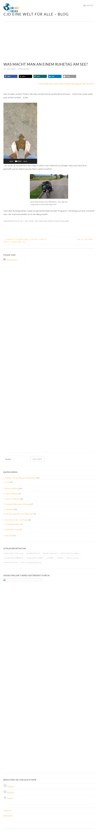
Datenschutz (8, 816)
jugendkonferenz (13, 558)
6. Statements (8, 509)
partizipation (11, 563)
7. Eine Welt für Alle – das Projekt (15, 520)
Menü (90, 5)
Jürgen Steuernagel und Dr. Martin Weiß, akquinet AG (25, 240)
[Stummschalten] (29, 161)
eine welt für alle (13, 553)
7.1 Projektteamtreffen (11, 524)
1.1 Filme (6, 482)
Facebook (10, 793)
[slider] (18, 161)
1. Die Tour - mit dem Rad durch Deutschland (46, 221)
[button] (7, 42)
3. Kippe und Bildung (10, 494)
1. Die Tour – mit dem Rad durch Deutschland (19, 478)
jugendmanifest (35, 558)
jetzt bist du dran (70, 553)
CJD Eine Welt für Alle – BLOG (36, 14)
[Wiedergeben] (6, 161)
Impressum (7, 810)
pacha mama (73, 558)
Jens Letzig (24, 69)
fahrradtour (33, 553)
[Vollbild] (34, 161)
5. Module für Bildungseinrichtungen (16, 504)
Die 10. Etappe (86, 239)
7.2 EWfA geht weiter (11, 529)
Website (10, 798)
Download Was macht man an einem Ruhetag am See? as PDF (66, 83)
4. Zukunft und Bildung (11, 499)
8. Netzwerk (7, 536)
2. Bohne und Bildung (11, 488)
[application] (20, 133)
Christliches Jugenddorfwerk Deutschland (18, 514)
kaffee (50, 558)
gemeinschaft (50, 553)
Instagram (10, 786)
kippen (60, 558)
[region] (49, 42)
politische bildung (31, 563)
